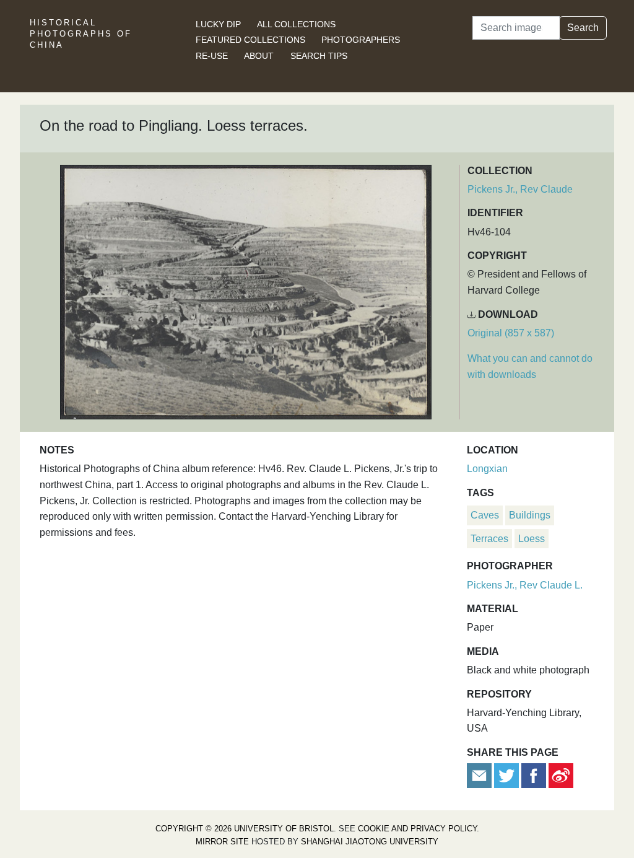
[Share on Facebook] (533, 774)
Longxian (487, 468)
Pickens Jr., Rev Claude (520, 189)
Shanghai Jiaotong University (369, 841)
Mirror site (222, 841)
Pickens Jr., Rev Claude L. (525, 585)
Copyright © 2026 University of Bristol (244, 828)
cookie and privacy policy (417, 828)
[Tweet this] (507, 774)
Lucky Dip (218, 24)
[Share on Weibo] (561, 774)
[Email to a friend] (480, 774)
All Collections (296, 24)
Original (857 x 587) (510, 333)
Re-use (212, 56)
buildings (529, 515)
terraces (489, 538)
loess (531, 538)
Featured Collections (250, 40)
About (259, 56)
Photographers (360, 40)
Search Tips (318, 56)
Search (583, 27)
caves (485, 515)
